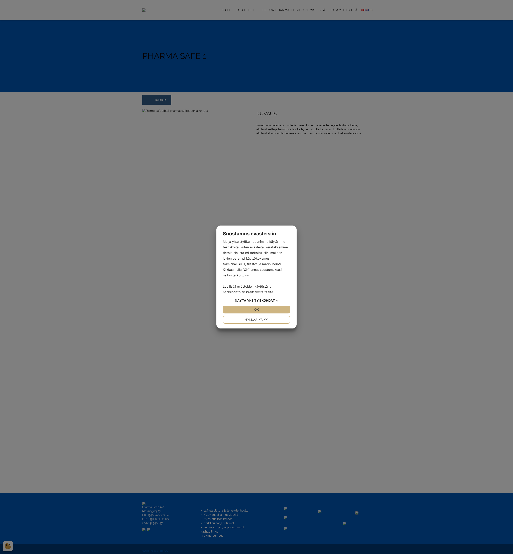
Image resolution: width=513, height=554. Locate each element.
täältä (269, 292)
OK (256, 309)
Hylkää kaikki (256, 320)
